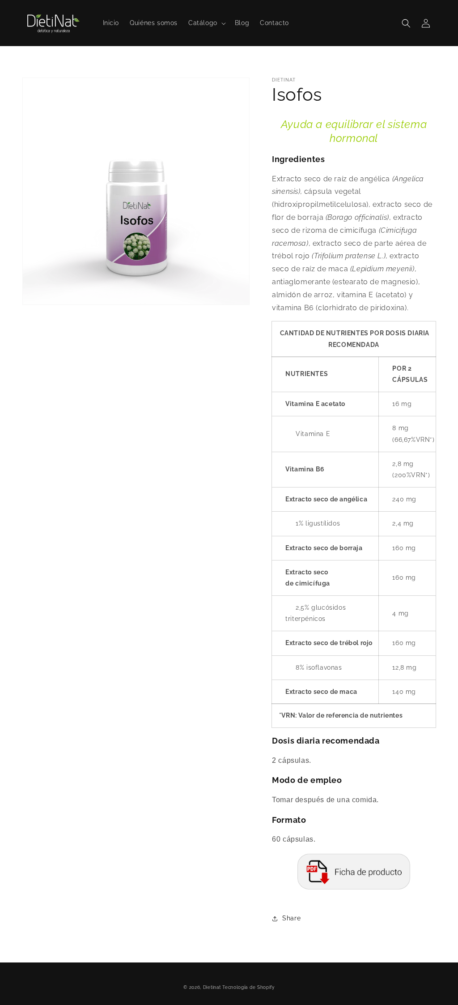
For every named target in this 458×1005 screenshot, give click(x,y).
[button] (206, 22)
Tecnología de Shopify (248, 987)
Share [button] (291, 918)
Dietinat (212, 987)
